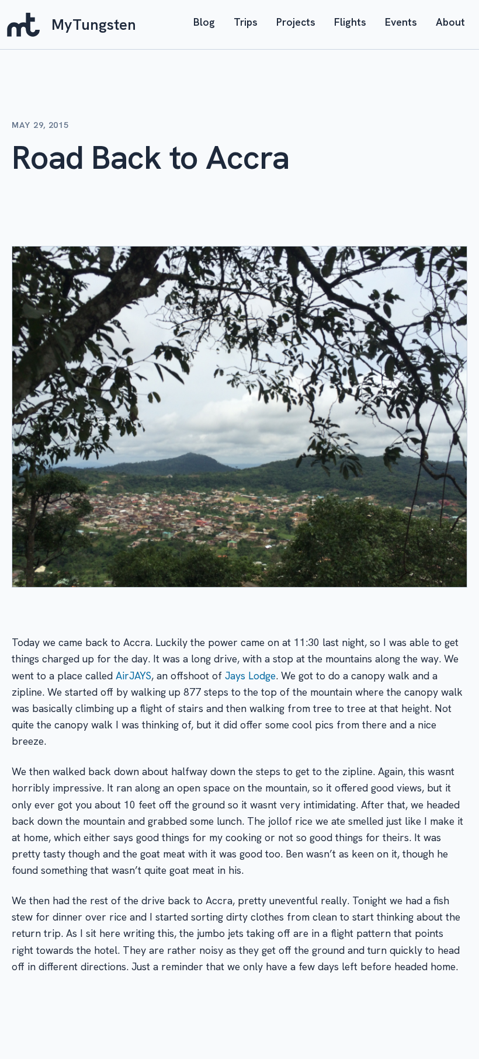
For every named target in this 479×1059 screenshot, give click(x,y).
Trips (246, 22)
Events (401, 22)
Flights (350, 22)
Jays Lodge (250, 675)
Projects (295, 22)
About (450, 22)
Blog (204, 22)
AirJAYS (133, 675)
